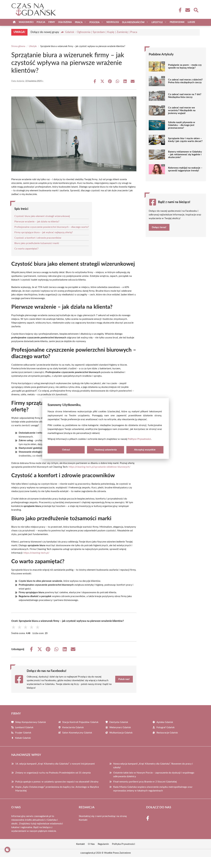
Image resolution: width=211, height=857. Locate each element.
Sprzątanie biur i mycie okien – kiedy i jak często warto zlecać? (185, 139)
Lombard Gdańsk (24, 727)
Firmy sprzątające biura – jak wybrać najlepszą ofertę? (43, 232)
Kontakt (83, 820)
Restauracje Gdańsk (167, 732)
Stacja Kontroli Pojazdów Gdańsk (80, 722)
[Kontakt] (187, 10)
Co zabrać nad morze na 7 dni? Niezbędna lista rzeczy (184, 95)
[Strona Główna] (14, 22)
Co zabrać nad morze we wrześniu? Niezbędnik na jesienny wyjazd (181, 110)
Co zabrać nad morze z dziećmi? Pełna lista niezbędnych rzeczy (185, 81)
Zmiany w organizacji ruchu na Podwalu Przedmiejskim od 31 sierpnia (53, 772)
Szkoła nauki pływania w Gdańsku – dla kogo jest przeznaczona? (181, 125)
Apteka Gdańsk (164, 722)
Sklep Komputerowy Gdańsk (30, 722)
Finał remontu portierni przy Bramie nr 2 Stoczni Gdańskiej (145, 781)
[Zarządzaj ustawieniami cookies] (7, 849)
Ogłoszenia (65, 22)
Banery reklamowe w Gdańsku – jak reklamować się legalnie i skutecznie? (185, 154)
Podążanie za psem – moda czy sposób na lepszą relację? (185, 66)
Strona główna (18, 46)
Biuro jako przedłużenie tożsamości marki (36, 243)
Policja (41, 22)
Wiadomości (26, 22)
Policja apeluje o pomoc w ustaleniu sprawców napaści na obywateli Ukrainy (56, 781)
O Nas (91, 844)
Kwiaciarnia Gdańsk (73, 727)
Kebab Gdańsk (23, 738)
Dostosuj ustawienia (105, 450)
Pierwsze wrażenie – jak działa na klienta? (36, 221)
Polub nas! (124, 679)
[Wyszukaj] (196, 10)
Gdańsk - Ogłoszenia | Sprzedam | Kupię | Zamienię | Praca (101, 32)
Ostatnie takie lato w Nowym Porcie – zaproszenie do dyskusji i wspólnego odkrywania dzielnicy (153, 774)
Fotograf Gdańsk (165, 727)
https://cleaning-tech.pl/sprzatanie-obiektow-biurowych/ (99, 467)
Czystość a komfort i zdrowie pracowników (37, 238)
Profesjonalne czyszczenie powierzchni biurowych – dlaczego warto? (51, 227)
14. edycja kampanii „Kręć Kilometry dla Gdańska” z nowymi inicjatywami (55, 764)
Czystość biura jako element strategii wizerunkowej (42, 216)
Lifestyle (33, 46)
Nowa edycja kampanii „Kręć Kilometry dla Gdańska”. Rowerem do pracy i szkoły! (153, 766)
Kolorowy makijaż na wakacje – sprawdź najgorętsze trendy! (185, 169)
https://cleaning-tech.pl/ (36, 553)
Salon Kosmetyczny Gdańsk (77, 732)
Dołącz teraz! (159, 227)
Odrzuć (66, 450)
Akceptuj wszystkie (145, 450)
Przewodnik (177, 22)
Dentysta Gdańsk (118, 722)
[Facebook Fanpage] (179, 10)
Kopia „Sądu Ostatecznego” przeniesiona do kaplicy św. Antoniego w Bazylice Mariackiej (57, 789)
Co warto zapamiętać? (26, 248)
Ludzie (191, 22)
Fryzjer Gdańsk (23, 732)
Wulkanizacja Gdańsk (121, 732)
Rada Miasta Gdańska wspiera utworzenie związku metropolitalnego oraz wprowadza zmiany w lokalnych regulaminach (152, 789)
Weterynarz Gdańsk (120, 727)
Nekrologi (112, 22)
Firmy (51, 22)
